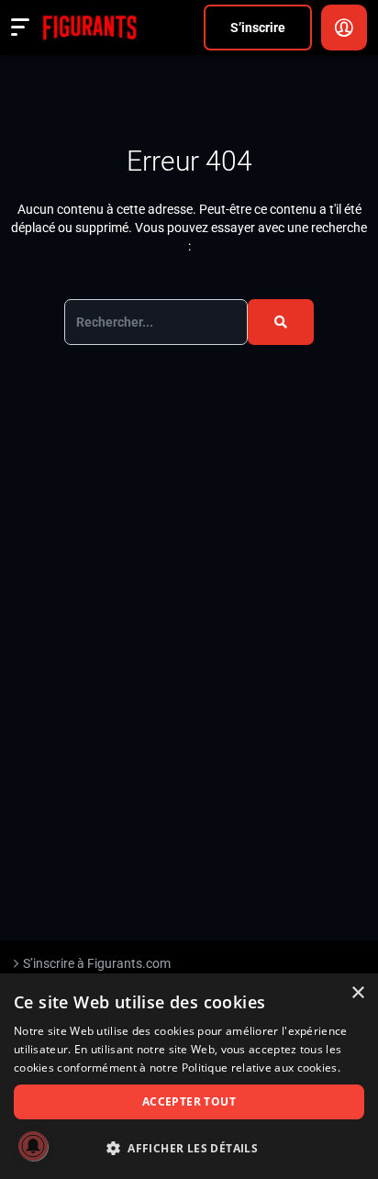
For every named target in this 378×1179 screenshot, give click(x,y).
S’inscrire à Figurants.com (97, 963)
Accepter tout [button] (189, 1101)
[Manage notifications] (33, 1146)
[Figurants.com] (89, 27)
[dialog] (189, 1076)
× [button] (357, 993)
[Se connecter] (344, 27)
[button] (189, 1148)
